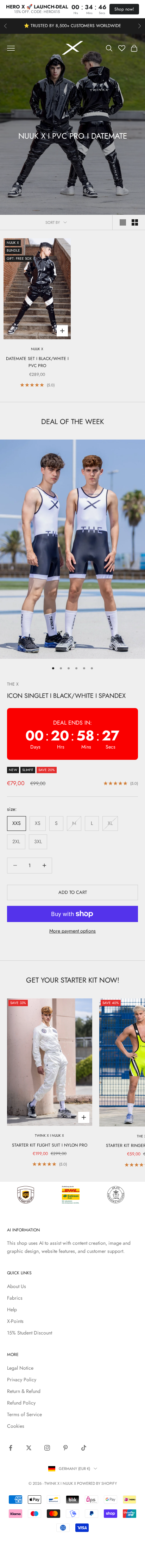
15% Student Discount (29, 1332)
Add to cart (72, 892)
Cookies (15, 1426)
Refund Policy (21, 1402)
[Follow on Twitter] (28, 1447)
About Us (16, 1286)
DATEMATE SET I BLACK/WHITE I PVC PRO (37, 362)
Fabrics (15, 1297)
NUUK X (37, 349)
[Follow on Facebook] (10, 1447)
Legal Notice (20, 1367)
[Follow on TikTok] (83, 1447)
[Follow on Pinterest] (65, 1447)
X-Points (15, 1321)
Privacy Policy (21, 1379)
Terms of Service (24, 1414)
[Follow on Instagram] (47, 1447)
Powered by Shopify (97, 1483)
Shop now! (124, 9)
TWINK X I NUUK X (49, 1135)
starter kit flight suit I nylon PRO (49, 1145)
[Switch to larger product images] (123, 222)
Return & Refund (23, 1391)
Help (12, 1309)
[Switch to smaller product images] (135, 222)
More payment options (72, 930)
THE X (13, 684)
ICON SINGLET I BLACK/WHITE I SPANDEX (66, 695)
